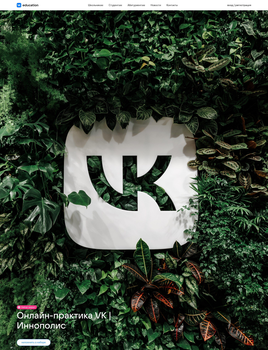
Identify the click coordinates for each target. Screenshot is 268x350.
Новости (156, 5)
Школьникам (95, 5)
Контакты (172, 5)
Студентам (115, 5)
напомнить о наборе (33, 342)
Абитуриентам (136, 5)
